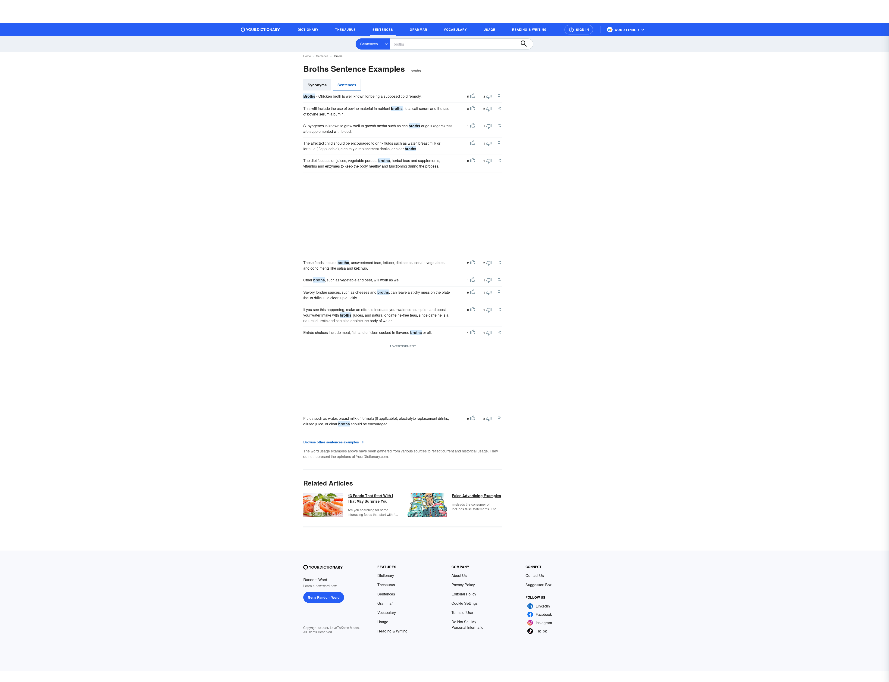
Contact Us (535, 575)
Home (307, 56)
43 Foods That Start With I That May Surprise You (370, 498)
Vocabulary (386, 612)
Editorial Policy (463, 594)
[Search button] (526, 44)
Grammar (385, 603)
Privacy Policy (463, 584)
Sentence (322, 56)
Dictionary (385, 575)
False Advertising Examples (476, 495)
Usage (382, 621)
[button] (578, 29)
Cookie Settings (464, 603)
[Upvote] (473, 96)
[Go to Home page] (260, 30)
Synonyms (317, 84)
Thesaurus (386, 584)
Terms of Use (462, 612)
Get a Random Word (324, 597)
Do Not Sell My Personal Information (468, 624)
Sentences (369, 44)
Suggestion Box (539, 584)
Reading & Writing (392, 631)
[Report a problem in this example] (499, 96)
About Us (459, 575)
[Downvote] (489, 96)
